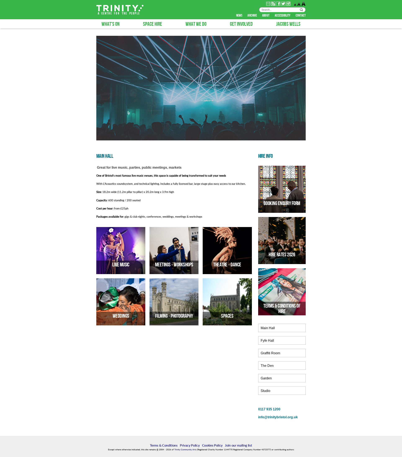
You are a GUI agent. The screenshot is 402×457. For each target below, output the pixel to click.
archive (252, 15)
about (266, 15)
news (239, 15)
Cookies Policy (212, 445)
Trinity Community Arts (185, 449)
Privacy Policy (190, 445)
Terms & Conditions (163, 445)
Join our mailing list (238, 445)
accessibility (283, 15)
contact (301, 15)
